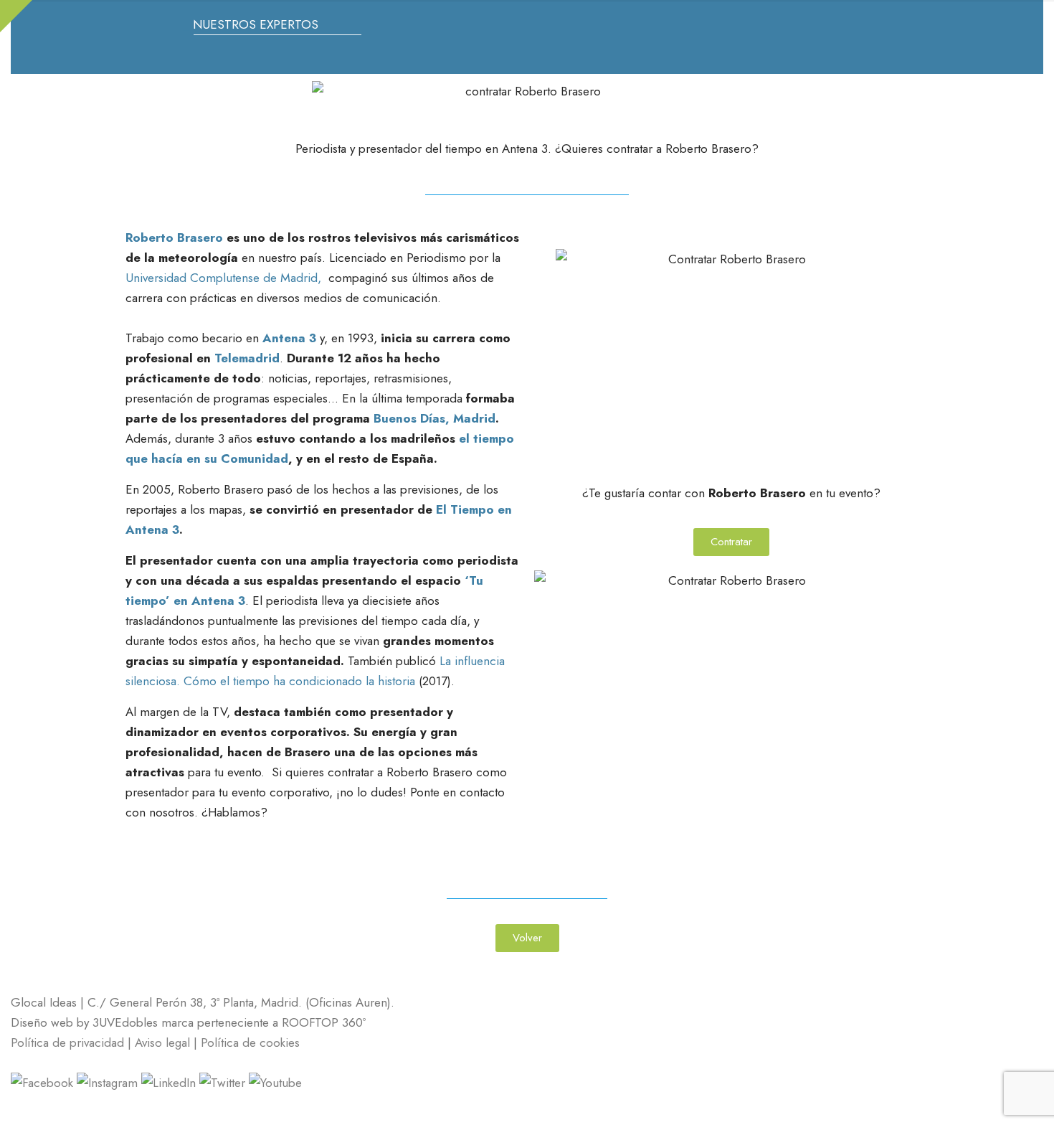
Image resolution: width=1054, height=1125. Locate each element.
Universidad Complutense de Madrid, (225, 277)
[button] (527, 938)
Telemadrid (247, 358)
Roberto (149, 237)
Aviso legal (164, 1042)
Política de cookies (250, 1042)
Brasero (200, 237)
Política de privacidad (67, 1042)
